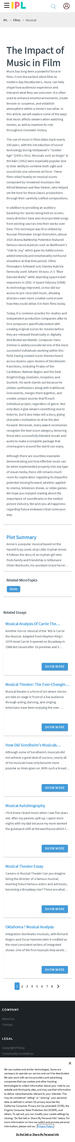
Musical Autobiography (25, 805)
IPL (5, 20)
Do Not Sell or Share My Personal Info (37, 1134)
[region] (37, 1099)
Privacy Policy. (45, 1126)
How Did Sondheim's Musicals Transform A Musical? (31, 745)
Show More (55, 666)
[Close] (70, 1063)
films (17, 20)
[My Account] (68, 7)
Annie (14, 589)
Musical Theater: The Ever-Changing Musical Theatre (36, 685)
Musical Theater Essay (24, 866)
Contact (7, 1024)
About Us (8, 1019)
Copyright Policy (13, 1048)
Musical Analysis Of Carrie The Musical (30, 624)
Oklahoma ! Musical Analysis (29, 926)
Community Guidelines (18, 1053)
